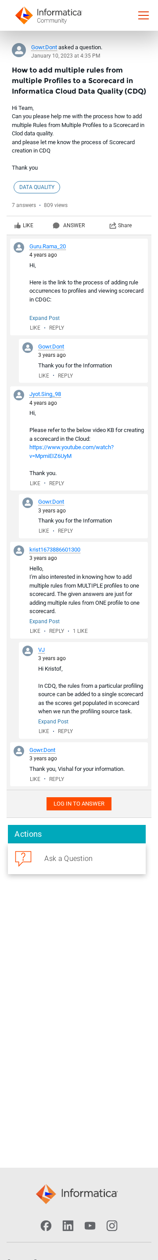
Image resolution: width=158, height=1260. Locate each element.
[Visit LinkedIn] (68, 1225)
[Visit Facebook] (46, 1225)
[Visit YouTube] (90, 1225)
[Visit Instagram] (112, 1225)
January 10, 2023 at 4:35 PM (65, 56)
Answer (74, 225)
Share (125, 225)
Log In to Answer (79, 803)
